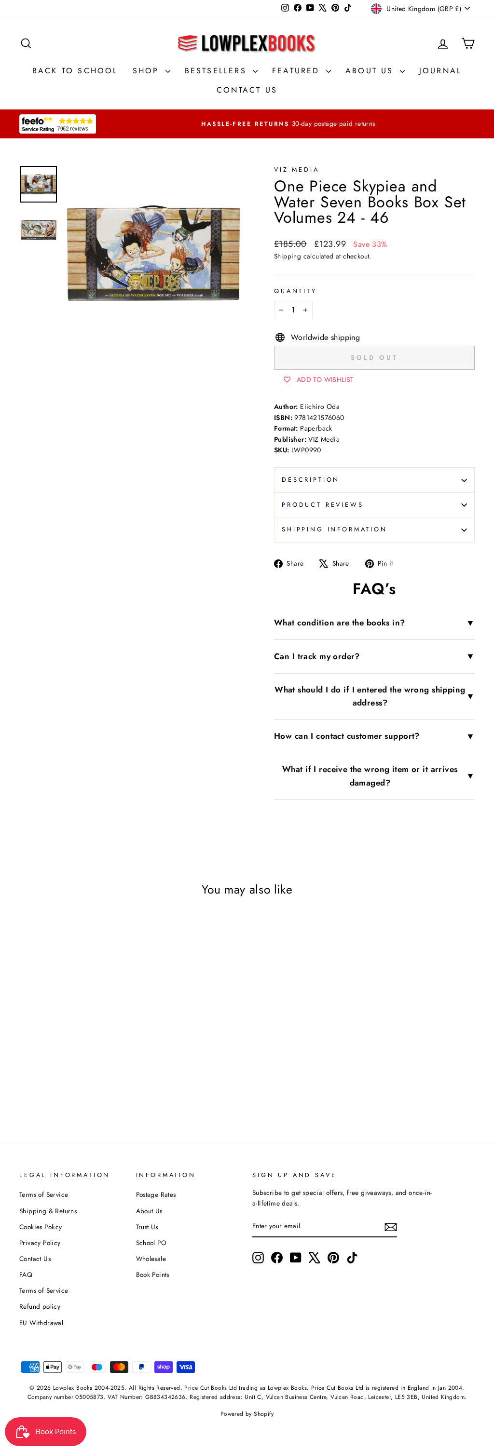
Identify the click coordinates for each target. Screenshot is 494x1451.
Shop (148, 70)
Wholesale (151, 1258)
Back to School (75, 70)
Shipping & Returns (48, 1211)
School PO (151, 1243)
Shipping (287, 256)
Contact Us (247, 89)
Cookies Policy (40, 1227)
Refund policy (39, 1306)
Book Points (152, 1274)
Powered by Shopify (247, 1414)
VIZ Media (296, 169)
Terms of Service (43, 1194)
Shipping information (334, 529)
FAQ (25, 1274)
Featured (298, 70)
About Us (371, 70)
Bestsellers (217, 70)
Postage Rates (156, 1194)
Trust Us (147, 1227)
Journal (440, 70)
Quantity (295, 291)
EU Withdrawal (41, 1323)
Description (311, 479)
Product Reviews (323, 504)
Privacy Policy (40, 1243)
